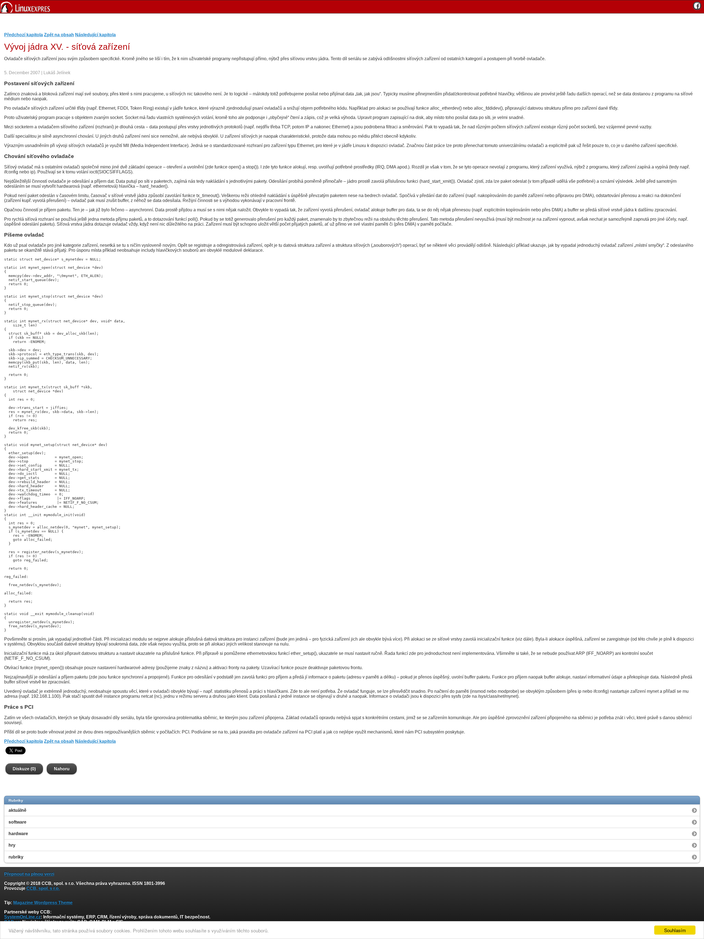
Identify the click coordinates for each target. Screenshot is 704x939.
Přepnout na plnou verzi (29, 874)
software (17, 822)
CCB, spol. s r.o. (43, 888)
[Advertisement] (350, 24)
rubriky (16, 857)
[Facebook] (697, 6)
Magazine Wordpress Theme (43, 902)
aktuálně (17, 810)
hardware (18, 833)
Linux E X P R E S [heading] (352, 6)
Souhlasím (675, 930)
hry (12, 845)
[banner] (352, 6)
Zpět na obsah (59, 34)
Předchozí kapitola (23, 34)
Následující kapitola (95, 34)
